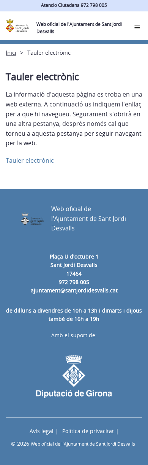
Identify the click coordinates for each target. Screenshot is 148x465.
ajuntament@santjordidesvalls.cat (74, 290)
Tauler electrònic (30, 160)
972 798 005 (74, 282)
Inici (11, 52)
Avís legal (42, 431)
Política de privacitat (88, 431)
